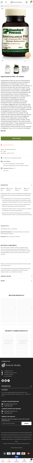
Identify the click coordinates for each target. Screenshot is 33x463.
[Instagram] (3, 380)
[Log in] (27, 2)
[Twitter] (8, 380)
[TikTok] (5, 380)
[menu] (2, 2)
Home (2, 6)
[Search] (6, 2)
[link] (8, 322)
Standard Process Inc (10, 149)
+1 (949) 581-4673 (8, 413)
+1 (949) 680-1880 (8, 406)
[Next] (30, 60)
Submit (26, 423)
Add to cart (16, 138)
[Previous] (28, 60)
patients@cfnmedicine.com (10, 404)
